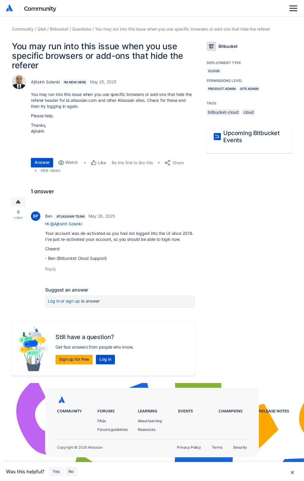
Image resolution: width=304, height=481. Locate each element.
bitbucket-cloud (223, 112)
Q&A (41, 28)
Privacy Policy (189, 447)
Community (40, 8)
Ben (49, 216)
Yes (56, 471)
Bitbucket (59, 28)
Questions (81, 28)
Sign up (73, 300)
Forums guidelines (112, 429)
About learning (150, 421)
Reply (50, 268)
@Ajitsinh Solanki (66, 223)
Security (240, 447)
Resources (146, 429)
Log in (54, 300)
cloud (248, 112)
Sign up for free (74, 359)
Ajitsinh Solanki (45, 81)
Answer (42, 162)
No (71, 471)
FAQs (101, 421)
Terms (217, 447)
